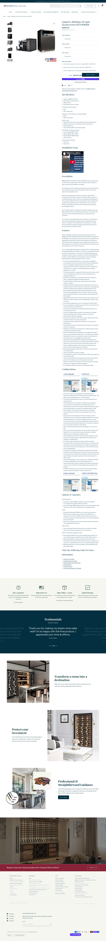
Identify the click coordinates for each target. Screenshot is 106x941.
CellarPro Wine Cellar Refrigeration (82, 878)
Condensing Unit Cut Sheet (70, 561)
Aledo (11, 890)
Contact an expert (18, 602)
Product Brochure (67, 566)
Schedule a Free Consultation (15, 883)
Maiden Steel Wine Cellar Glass (81, 885)
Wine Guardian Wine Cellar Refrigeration (83, 897)
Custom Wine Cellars (36, 12)
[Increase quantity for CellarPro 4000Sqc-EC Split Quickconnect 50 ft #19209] (67, 75)
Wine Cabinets (58, 890)
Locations (11, 886)
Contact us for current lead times (64, 600)
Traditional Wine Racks (60, 883)
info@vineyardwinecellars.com (69, 90)
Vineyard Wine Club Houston (88, 12)
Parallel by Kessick (79, 886)
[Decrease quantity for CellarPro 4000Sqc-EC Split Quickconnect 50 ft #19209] (63, 75)
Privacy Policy (32, 894)
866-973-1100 (90, 88)
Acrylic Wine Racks (59, 881)
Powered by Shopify (33, 931)
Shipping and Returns (33, 891)
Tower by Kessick (78, 888)
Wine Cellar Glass (59, 888)
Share (65, 85)
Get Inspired (74, 12)
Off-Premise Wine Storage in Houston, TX (38, 889)
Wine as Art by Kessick (80, 895)
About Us (11, 878)
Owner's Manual (67, 564)
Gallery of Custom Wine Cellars (35, 881)
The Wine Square (78, 890)
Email (24, 921)
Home (4, 16)
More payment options (80, 82)
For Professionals (65, 12)
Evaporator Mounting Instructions (71, 562)
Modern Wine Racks (59, 878)
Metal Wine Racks (59, 880)
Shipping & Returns (93, 903)
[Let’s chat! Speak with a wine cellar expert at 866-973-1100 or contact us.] (53, 1)
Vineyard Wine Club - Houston (16, 880)
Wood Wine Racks (59, 885)
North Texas (12, 893)
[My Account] (98, 6)
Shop (10, 12)
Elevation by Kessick (79, 881)
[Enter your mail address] (50, 924)
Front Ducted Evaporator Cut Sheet (72, 568)
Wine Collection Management (51, 12)
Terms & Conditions (33, 893)
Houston (12, 891)
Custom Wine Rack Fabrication (62, 886)
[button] (90, 6)
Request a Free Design (60, 893)
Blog (30, 878)
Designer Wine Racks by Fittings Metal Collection (85, 880)
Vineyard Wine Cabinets (21, 12)
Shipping (63, 29)
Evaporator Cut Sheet (68, 559)
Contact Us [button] (93, 867)
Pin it (71, 85)
